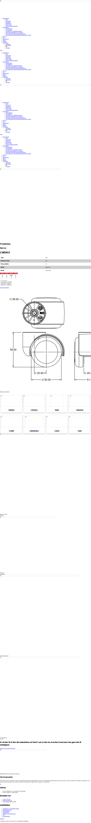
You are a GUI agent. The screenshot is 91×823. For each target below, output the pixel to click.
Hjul (7, 19)
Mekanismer (8, 23)
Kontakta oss (6, 39)
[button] (45, 50)
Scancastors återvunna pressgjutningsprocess (16, 33)
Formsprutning (9, 28)
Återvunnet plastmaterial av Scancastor (14, 32)
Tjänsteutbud (6, 27)
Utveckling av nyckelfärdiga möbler (14, 31)
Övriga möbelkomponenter (12, 26)
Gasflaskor (8, 22)
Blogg (4, 40)
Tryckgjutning (9, 30)
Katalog (4, 41)
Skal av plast (8, 24)
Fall (4, 37)
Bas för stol (8, 21)
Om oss (4, 36)
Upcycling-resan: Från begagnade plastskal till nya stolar (18, 35)
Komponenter (6, 18)
